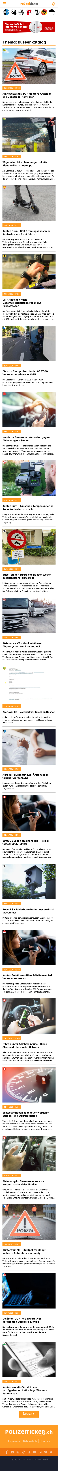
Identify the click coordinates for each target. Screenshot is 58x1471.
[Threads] (29, 1452)
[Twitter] (12, 1452)
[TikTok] (23, 1452)
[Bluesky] (45, 1452)
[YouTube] (34, 1452)
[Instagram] (17, 1452)
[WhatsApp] (40, 1452)
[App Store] (51, 1452)
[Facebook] (6, 1452)
